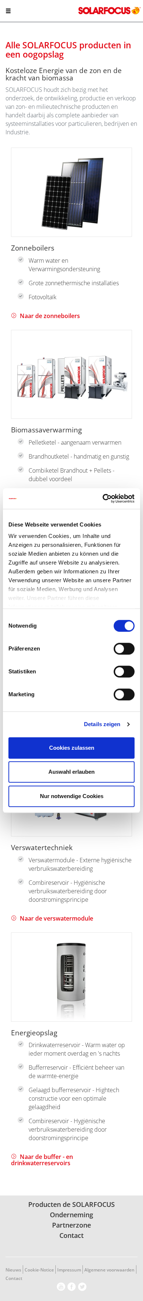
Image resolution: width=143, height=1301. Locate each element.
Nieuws (13, 1270)
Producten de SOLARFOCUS (71, 1204)
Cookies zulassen (71, 748)
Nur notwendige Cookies (71, 796)
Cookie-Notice (39, 1270)
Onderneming (71, 1214)
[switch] (124, 649)
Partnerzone (71, 1225)
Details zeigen (102, 724)
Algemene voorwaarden (109, 1270)
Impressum (69, 1270)
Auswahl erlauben (71, 772)
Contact (71, 1235)
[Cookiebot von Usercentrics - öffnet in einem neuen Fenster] (103, 498)
